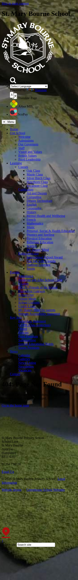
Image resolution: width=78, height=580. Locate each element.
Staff (21, 148)
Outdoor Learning (38, 265)
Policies (23, 332)
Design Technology (39, 201)
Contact (15, 374)
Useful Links (26, 306)
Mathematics (35, 223)
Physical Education (39, 238)
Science (32, 246)
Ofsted (22, 329)
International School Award (45, 257)
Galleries (24, 359)
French (31, 219)
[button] (13, 80)
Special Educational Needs (35, 344)
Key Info (16, 317)
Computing (34, 197)
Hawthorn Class (37, 182)
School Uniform (29, 302)
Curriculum (25, 189)
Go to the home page (15, 405)
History (31, 212)
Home (14, 129)
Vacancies (24, 370)
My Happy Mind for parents (36, 310)
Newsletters (26, 366)
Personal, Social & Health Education (51, 231)
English (32, 204)
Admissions (26, 140)
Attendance (25, 276)
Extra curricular (28, 253)
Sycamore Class (37, 185)
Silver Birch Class (38, 178)
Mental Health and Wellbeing (46, 216)
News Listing (27, 362)
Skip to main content (15, 3)
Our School (17, 133)
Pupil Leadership (29, 159)
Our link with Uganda (41, 261)
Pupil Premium (28, 336)
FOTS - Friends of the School (37, 287)
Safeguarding (27, 340)
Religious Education (40, 242)
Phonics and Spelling (40, 234)
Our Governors (28, 144)
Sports (31, 268)
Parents (15, 272)
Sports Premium (28, 347)
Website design (11, 489)
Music (31, 227)
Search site (9, 544)
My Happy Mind (38, 250)
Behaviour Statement (32, 321)
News (14, 351)
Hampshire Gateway (31, 291)
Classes (23, 167)
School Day (26, 295)
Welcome (24, 137)
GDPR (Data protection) (34, 325)
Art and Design (37, 193)
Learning (16, 163)
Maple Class (35, 174)
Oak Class (33, 170)
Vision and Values (30, 152)
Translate (41, 90)
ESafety (23, 283)
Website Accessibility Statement (39, 314)
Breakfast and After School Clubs (40, 280)
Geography (34, 208)
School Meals (27, 298)
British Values (27, 155)
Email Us (8, 471)
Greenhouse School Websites (45, 489)
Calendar (24, 355)
